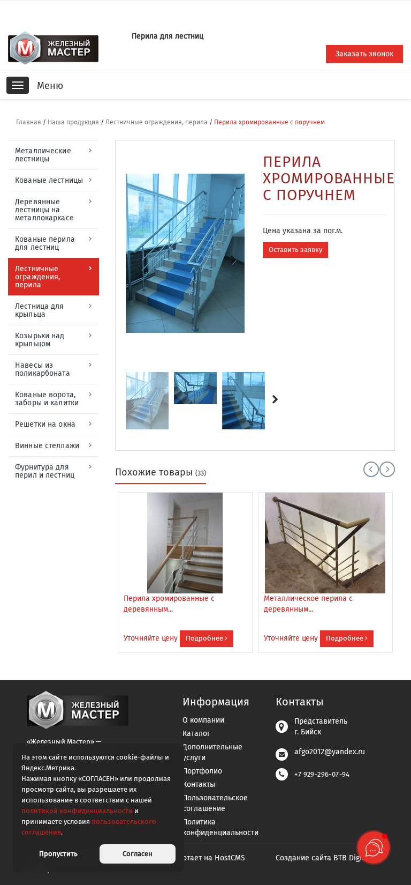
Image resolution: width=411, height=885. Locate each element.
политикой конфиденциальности (77, 811)
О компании (203, 720)
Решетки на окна (45, 424)
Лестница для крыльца (39, 310)
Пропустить (58, 854)
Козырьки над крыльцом (40, 339)
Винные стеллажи (47, 445)
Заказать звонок (364, 53)
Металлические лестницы (43, 154)
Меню (50, 86)
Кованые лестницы (49, 180)
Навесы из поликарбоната (42, 369)
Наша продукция (73, 122)
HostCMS (230, 857)
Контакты (198, 784)
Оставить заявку (295, 250)
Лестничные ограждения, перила (156, 122)
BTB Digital (352, 857)
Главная (28, 122)
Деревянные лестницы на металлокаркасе (44, 209)
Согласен (138, 854)
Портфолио (202, 771)
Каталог (196, 733)
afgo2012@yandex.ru (329, 751)
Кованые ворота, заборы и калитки (47, 398)
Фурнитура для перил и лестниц (44, 471)
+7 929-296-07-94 (321, 774)
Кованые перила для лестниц (45, 243)
